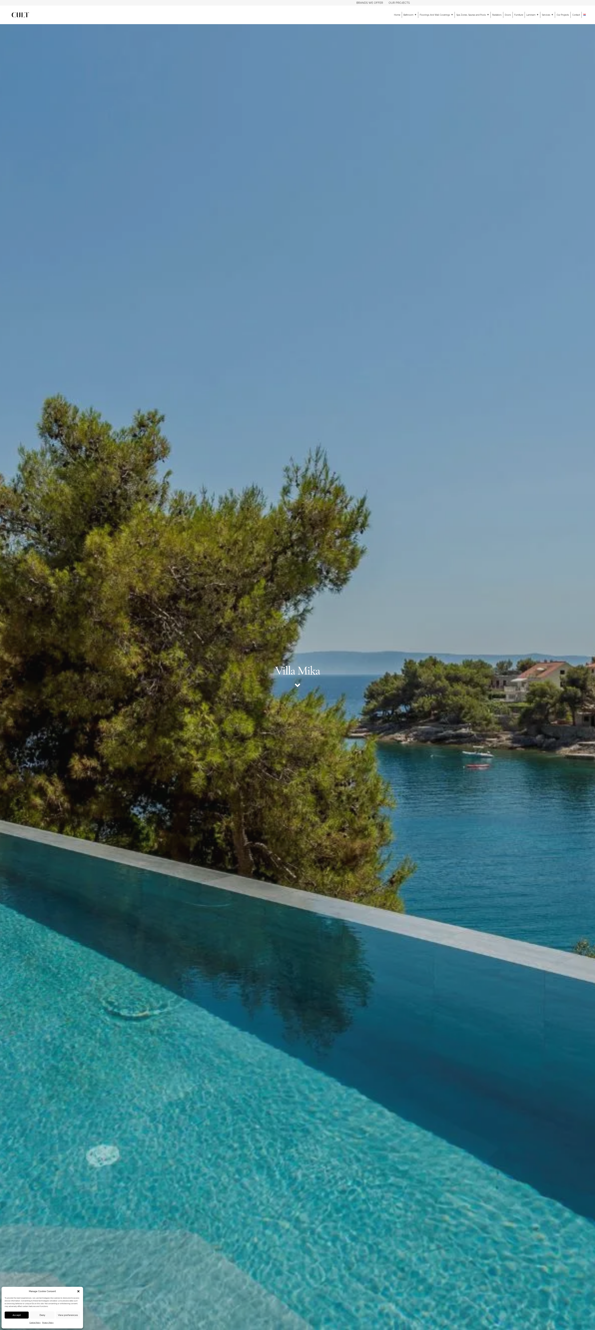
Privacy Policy (48, 1322)
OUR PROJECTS (399, 2)
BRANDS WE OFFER (369, 2)
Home (397, 15)
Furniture (518, 15)
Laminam (531, 15)
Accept (17, 1315)
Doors (508, 15)
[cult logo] (20, 15)
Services (546, 15)
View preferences (68, 1315)
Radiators (497, 15)
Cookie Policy (35, 1322)
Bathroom (408, 15)
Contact (576, 15)
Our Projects (563, 15)
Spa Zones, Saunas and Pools (471, 15)
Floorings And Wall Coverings (435, 15)
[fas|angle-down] (297, 685)
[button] (78, 1291)
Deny (42, 1315)
